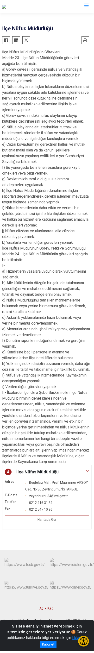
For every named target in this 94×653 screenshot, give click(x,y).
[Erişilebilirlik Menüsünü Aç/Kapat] (83, 641)
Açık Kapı (47, 608)
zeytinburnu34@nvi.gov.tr (48, 496)
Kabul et (48, 644)
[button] (47, 472)
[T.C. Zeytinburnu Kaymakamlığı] (27, 6)
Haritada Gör (47, 519)
